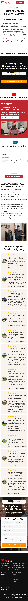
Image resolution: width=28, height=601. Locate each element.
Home (11, 7)
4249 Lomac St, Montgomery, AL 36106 (5, 587)
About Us (3, 574)
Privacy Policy (14, 595)
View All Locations (16, 582)
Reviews (3, 582)
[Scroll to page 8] (16, 173)
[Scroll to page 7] (15, 173)
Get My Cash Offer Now (14, 545)
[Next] (27, 161)
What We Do (4, 576)
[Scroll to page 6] (14, 173)
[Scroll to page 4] (13, 173)
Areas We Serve (16, 572)
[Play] (14, 127)
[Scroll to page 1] (11, 173)
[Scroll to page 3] (12, 173)
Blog (2, 581)
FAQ (2, 577)
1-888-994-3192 (4, 589)
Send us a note (6, 40)
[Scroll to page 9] (17, 173)
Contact (3, 579)
